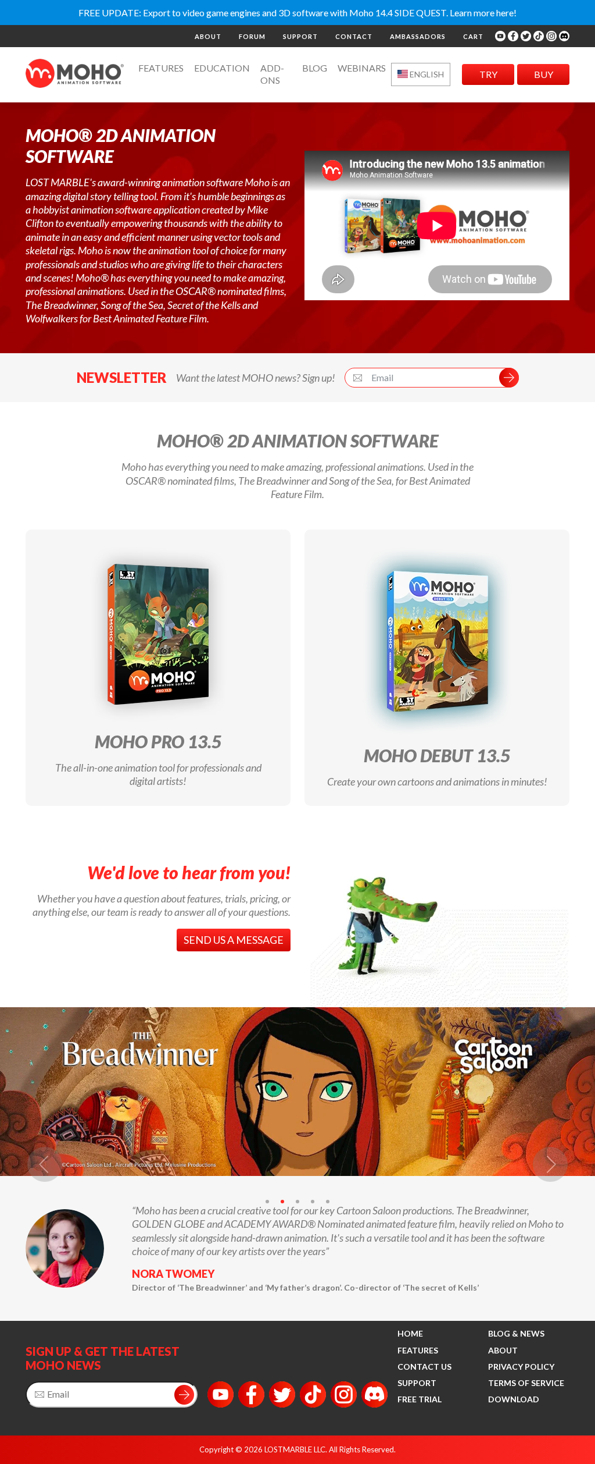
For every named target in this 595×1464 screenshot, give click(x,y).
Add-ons (272, 74)
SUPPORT (300, 36)
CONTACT (353, 36)
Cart (473, 36)
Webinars (362, 67)
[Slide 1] (267, 1201)
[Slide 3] (297, 1201)
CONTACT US (424, 1366)
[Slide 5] (327, 1201)
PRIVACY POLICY (521, 1366)
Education (222, 67)
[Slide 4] (312, 1201)
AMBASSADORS (418, 36)
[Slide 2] (282, 1201)
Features (161, 67)
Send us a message (234, 939)
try (488, 74)
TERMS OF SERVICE (526, 1383)
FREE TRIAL (419, 1399)
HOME (410, 1333)
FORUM (252, 36)
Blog (314, 67)
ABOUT (208, 36)
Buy (543, 74)
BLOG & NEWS (516, 1333)
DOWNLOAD (513, 1399)
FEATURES (417, 1350)
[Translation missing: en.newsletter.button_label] (184, 1394)
